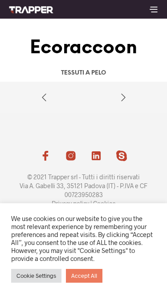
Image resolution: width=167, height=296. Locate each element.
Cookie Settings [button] (36, 275)
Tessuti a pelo (83, 73)
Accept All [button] (84, 275)
